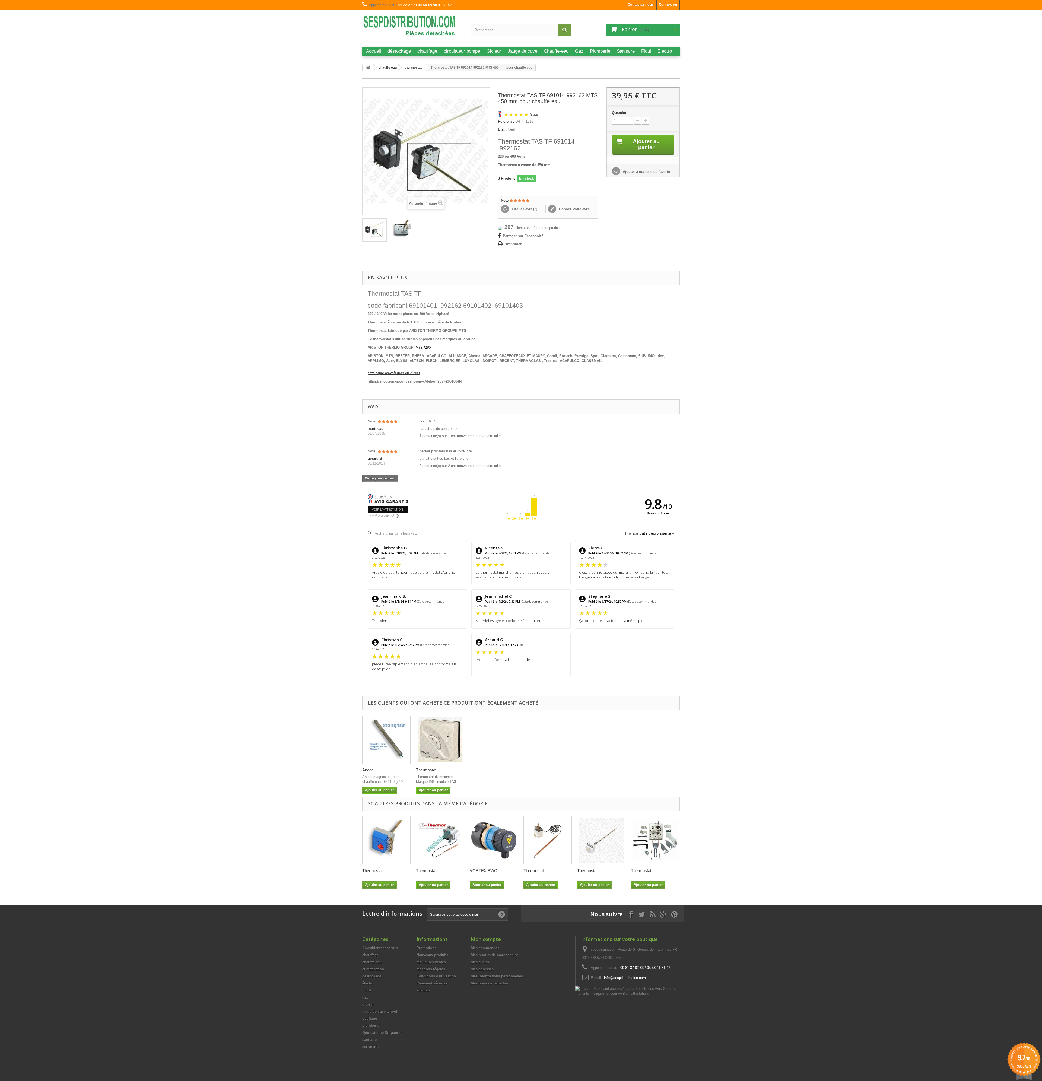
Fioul (366, 990)
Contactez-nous (641, 4)
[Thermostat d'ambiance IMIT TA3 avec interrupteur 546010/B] (440, 740)
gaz (365, 997)
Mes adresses (482, 969)
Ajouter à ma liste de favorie (646, 172)
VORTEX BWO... (485, 870)
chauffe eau (372, 962)
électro (368, 983)
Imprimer (514, 244)
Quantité (619, 113)
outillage (369, 1018)
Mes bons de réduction (490, 983)
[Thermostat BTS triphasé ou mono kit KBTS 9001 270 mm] (655, 840)
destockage (371, 976)
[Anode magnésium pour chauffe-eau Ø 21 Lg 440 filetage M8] (386, 740)
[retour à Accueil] (368, 67)
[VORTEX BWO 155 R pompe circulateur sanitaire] (494, 840)
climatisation (373, 969)
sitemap (423, 990)
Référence (506, 121)
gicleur (368, 1004)
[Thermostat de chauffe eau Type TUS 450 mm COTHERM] (386, 840)
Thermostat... (428, 770)
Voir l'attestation (387, 509)
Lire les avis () (524, 209)
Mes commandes (485, 948)
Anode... (369, 770)
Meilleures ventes (431, 962)
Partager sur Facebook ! (523, 236)
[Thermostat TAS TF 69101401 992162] (374, 230)
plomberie (370, 1025)
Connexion (668, 4)
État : (502, 129)
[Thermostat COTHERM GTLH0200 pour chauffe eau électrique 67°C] (547, 840)
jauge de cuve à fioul (379, 1011)
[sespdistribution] (412, 27)
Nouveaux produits (432, 955)
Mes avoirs (480, 962)
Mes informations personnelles (497, 976)
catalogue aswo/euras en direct (394, 373)
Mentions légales (431, 969)
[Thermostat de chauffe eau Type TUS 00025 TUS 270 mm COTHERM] (601, 840)
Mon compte (486, 939)
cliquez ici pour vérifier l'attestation (620, 994)
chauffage (370, 955)
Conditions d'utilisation (436, 976)
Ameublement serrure (380, 948)
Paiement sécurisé (432, 983)
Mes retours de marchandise (495, 955)
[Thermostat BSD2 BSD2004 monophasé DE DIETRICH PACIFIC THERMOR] (440, 840)
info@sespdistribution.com (625, 978)
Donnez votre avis (573, 209)
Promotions (426, 948)
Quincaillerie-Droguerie (381, 1033)
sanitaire (369, 1040)
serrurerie (370, 1047)
